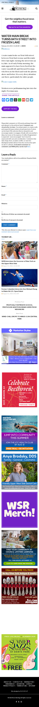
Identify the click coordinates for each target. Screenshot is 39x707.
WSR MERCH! (10, 684)
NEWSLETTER (29, 682)
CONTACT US (17, 682)
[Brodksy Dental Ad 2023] (20, 471)
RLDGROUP (24, 691)
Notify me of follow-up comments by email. (16, 214)
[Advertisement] (19, 618)
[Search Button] (37, 8)
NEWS (24, 46)
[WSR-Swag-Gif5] (20, 509)
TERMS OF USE (22, 686)
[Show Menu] (2, 8)
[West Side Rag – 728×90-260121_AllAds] (19, 2)
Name (4, 186)
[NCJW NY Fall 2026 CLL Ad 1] (20, 548)
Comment (5, 164)
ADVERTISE (20, 684)
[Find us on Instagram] (21, 702)
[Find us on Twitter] (19, 702)
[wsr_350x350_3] (19, 389)
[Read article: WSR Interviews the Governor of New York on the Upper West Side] (20, 250)
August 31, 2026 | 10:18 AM (11, 266)
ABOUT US (7, 682)
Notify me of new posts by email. (12, 220)
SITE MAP (32, 686)
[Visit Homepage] (19, 8)
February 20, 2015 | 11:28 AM (11, 46)
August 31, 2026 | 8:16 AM (11, 293)
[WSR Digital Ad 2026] (20, 586)
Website (4, 203)
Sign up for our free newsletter (19, 27)
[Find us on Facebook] (16, 702)
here (28, 146)
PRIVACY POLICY (9, 686)
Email (4, 195)
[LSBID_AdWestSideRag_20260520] (20, 652)
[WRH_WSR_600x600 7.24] (20, 346)
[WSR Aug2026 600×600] (20, 433)
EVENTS (29, 684)
